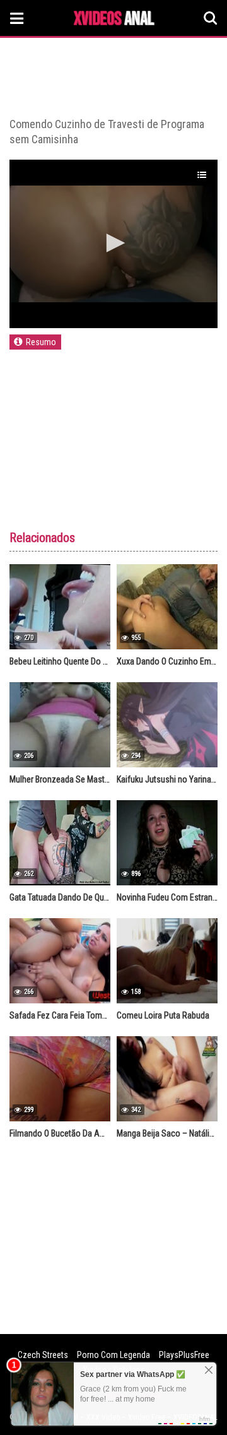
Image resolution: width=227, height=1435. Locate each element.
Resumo (41, 342)
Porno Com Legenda (113, 1355)
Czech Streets (43, 1355)
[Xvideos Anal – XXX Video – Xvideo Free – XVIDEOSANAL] (114, 19)
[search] (211, 18)
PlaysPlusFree (184, 1355)
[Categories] (17, 18)
